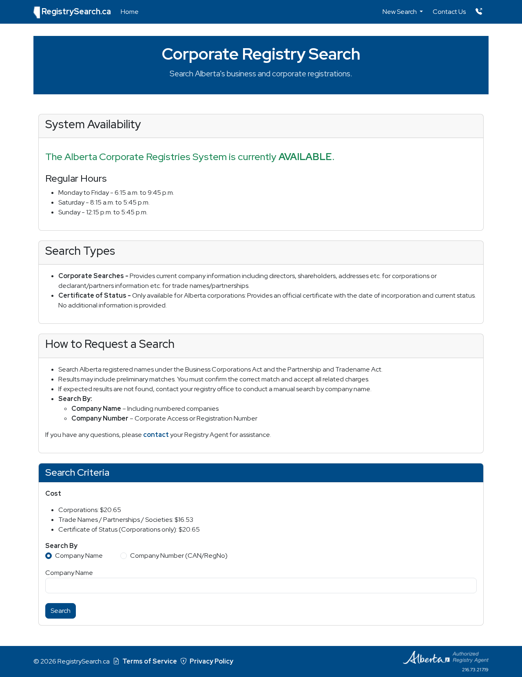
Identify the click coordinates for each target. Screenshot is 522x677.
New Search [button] (400, 11)
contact (156, 434)
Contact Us (449, 11)
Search (61, 610)
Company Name (79, 555)
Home (130, 11)
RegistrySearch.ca (75, 11)
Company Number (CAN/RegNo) (179, 555)
